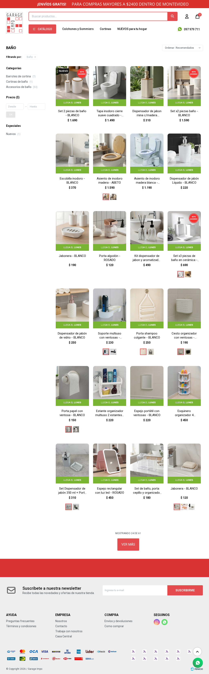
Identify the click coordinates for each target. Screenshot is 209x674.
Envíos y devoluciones (118, 621)
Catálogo (45, 29)
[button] (172, 16)
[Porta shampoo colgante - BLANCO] (143, 352)
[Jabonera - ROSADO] (184, 507)
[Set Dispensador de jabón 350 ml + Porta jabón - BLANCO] (69, 507)
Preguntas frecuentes (20, 621)
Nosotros (61, 621)
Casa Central (63, 636)
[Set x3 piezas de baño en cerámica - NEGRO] (188, 274)
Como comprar (114, 626)
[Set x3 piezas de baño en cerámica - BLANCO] (181, 274)
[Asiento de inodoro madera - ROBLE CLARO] (113, 197)
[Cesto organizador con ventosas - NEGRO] (188, 352)
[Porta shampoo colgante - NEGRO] (151, 352)
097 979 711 (192, 29)
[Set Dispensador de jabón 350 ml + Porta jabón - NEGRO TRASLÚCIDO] (76, 507)
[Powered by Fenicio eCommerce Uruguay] (197, 669)
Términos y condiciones (21, 626)
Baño (30, 57)
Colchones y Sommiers (78, 29)
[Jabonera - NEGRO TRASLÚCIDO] (192, 507)
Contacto (61, 626)
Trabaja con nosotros (68, 631)
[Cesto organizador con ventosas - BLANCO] (181, 352)
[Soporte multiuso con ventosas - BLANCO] (106, 352)
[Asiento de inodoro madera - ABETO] (106, 197)
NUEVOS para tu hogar (132, 29)
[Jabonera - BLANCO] (177, 507)
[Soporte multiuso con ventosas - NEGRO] (113, 352)
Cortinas (105, 29)
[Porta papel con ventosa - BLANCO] (69, 429)
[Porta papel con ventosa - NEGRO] (76, 429)
